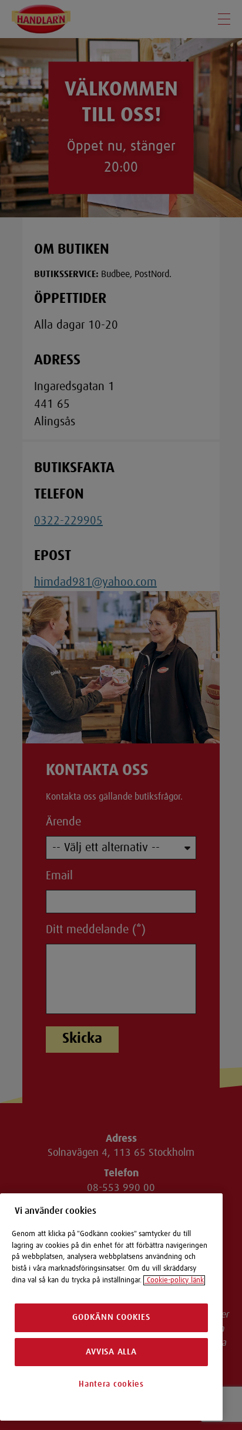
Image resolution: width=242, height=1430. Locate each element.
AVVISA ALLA (111, 1351)
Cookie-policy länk (174, 1280)
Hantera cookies (111, 1384)
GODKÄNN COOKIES (111, 1317)
